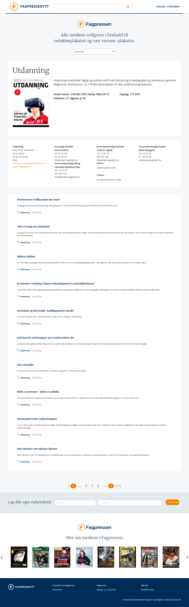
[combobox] (94, 52)
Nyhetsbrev (173, 6)
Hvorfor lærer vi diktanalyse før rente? (38, 199)
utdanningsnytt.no (22, 166)
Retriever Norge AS (145, 600)
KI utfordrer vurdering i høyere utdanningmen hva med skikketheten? (56, 283)
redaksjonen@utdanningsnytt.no (29, 163)
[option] (19, 557)
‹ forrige (73, 486)
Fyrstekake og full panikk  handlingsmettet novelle (45, 310)
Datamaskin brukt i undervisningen (37, 418)
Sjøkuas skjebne (26, 256)
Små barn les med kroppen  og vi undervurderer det (45, 337)
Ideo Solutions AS (173, 600)
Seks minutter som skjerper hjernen (37, 448)
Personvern (57, 590)
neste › (111, 486)
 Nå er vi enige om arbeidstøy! (33, 226)
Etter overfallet (25, 364)
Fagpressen (101, 585)
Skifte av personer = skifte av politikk (38, 391)
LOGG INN (161, 6)
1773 (118, 485)
